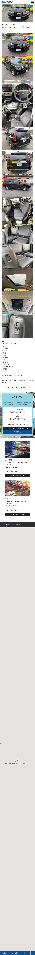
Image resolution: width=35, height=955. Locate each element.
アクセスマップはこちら (17, 475)
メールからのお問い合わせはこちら (17, 428)
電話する (5, 953)
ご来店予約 (17, 432)
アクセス (25, 953)
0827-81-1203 (17, 419)
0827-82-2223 (17, 412)
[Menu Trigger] (32, 2)
